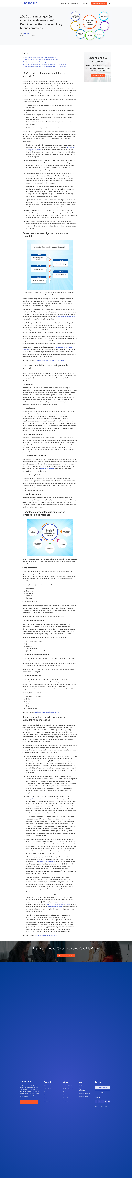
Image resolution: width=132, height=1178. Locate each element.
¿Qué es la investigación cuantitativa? (47, 712)
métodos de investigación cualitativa (57, 904)
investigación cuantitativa (66, 316)
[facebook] (96, 1101)
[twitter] (99, 1101)
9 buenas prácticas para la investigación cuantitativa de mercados (45, 66)
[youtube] (106, 1101)
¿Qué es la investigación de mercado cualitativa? (50, 360)
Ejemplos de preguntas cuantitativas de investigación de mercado (45, 64)
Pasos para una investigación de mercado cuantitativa (42, 59)
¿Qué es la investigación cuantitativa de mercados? (40, 57)
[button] (109, 3)
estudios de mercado (47, 468)
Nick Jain (26, 33)
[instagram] (102, 1101)
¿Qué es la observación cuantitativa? (46, 935)
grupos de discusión (55, 906)
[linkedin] (109, 1101)
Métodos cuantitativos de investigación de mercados (41, 62)
